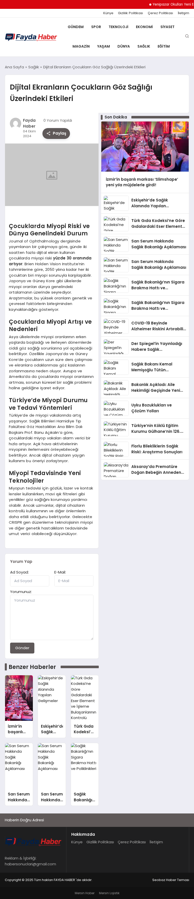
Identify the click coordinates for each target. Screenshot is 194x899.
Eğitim (164, 46)
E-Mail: (60, 572)
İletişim (183, 13)
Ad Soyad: (19, 572)
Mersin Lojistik (109, 893)
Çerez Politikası (160, 13)
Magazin (81, 46)
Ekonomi (144, 26)
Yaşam (103, 46)
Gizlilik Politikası (130, 13)
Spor (96, 26)
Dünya (123, 46)
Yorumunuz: (21, 591)
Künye (108, 13)
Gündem (76, 26)
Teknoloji (118, 26)
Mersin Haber (84, 893)
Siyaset (167, 26)
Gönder (22, 647)
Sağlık (143, 46)
